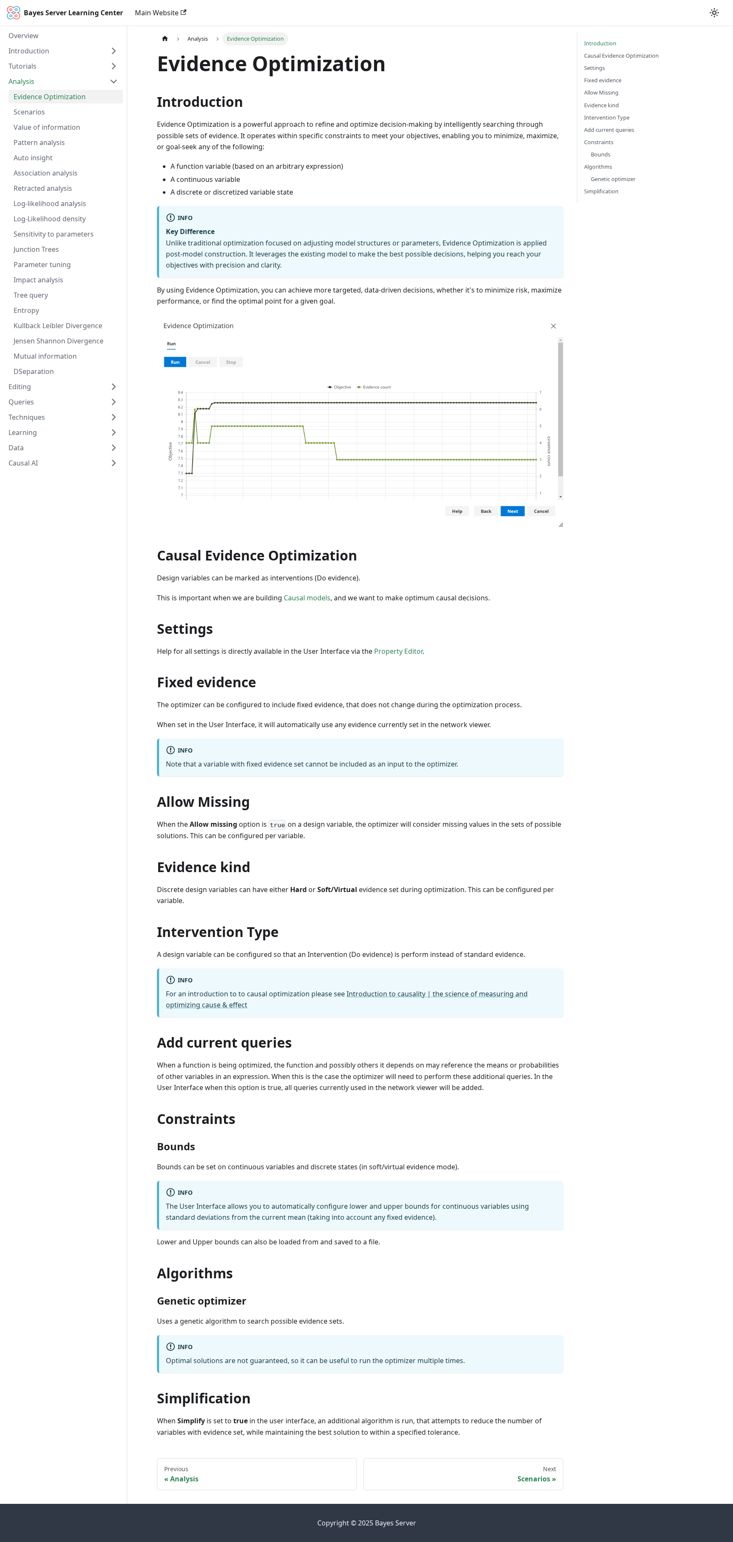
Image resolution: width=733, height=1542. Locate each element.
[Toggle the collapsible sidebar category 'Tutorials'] (113, 66)
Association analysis (46, 173)
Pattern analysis (39, 142)
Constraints (598, 142)
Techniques (26, 417)
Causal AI (23, 463)
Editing (19, 386)
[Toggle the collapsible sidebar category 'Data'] (113, 448)
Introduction (28, 51)
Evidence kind (601, 105)
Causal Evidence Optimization (621, 55)
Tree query (31, 295)
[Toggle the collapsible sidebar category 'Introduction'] (113, 51)
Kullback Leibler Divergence (58, 325)
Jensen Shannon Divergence (59, 341)
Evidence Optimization (50, 96)
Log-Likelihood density (50, 218)
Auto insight (33, 157)
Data (16, 447)
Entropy (26, 310)
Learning (22, 432)
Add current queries (609, 130)
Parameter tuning (42, 264)
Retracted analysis (43, 188)
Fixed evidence (602, 80)
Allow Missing (601, 92)
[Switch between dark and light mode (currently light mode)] (714, 13)
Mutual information (45, 356)
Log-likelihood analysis (50, 203)
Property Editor (398, 651)
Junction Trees (36, 249)
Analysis (21, 81)
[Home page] (165, 38)
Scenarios (29, 112)
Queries (21, 402)
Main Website (157, 12)
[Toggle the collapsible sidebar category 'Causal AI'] (113, 463)
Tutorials (22, 66)
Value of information (47, 127)
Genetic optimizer (613, 179)
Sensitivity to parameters (54, 234)
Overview (23, 35)
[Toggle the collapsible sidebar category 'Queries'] (113, 402)
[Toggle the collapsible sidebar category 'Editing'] (113, 386)
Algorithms (598, 166)
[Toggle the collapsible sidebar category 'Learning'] (113, 432)
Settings (594, 68)
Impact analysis (38, 279)
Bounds (600, 154)
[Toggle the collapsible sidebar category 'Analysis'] (113, 81)
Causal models (307, 597)
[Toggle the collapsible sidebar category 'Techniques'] (113, 417)
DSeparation (34, 371)
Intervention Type (606, 117)
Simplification (601, 191)
